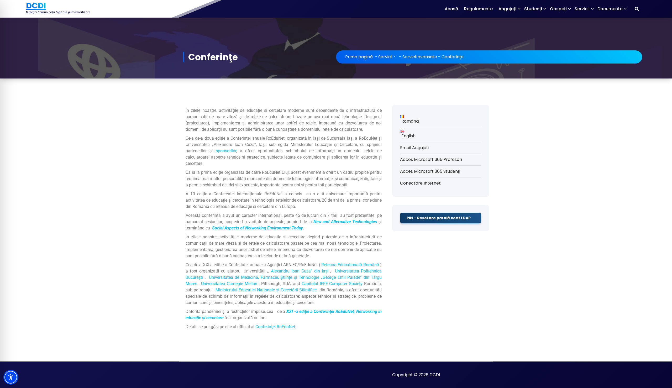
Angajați (507, 9)
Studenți (533, 9)
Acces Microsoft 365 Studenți (430, 171)
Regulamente (478, 9)
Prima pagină (359, 57)
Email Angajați (414, 148)
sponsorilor (226, 150)
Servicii (582, 9)
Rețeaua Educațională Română (350, 264)
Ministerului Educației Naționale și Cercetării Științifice (266, 289)
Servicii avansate (419, 57)
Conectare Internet (420, 183)
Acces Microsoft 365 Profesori (431, 159)
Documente (609, 9)
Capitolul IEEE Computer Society (332, 283)
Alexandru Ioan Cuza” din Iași (299, 271)
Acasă (451, 9)
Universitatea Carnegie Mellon (229, 283)
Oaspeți (558, 9)
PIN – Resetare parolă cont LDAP (439, 218)
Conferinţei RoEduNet (275, 326)
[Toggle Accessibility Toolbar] (11, 377)
